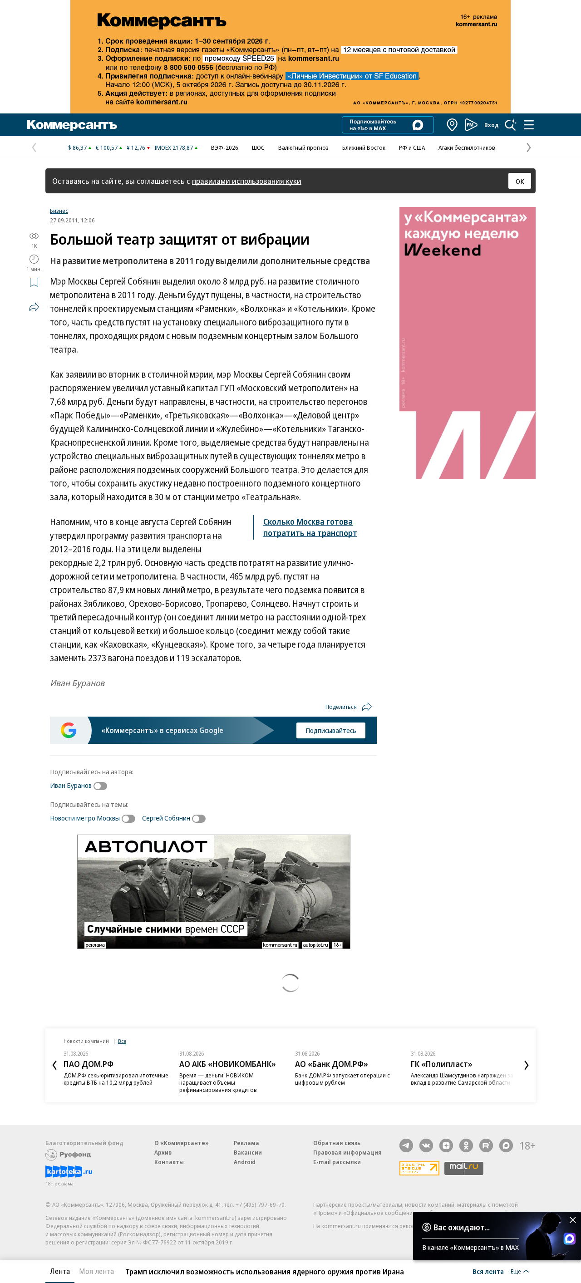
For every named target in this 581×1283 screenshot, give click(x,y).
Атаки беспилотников (466, 147)
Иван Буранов (71, 785)
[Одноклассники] (466, 1145)
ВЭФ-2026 (224, 147)
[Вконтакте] (426, 1145)
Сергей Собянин (166, 817)
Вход (491, 125)
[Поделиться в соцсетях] (34, 306)
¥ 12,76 (136, 147)
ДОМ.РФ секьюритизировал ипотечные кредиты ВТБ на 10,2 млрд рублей (116, 1078)
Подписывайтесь (330, 730)
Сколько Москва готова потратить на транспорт (310, 527)
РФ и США (412, 147)
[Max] (506, 1145)
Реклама (246, 1143)
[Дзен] (446, 1145)
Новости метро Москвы (85, 817)
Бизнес (59, 210)
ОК (520, 181)
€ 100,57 (107, 147)
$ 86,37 (77, 147)
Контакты (169, 1162)
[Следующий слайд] (526, 1065)
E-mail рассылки (337, 1162)
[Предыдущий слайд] (54, 1065)
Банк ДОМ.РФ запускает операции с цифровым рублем (342, 1078)
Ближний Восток (363, 147)
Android (245, 1162)
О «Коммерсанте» (181, 1143)
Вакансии (248, 1152)
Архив (163, 1152)
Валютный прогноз (303, 147)
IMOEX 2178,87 (173, 147)
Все (122, 1040)
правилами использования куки (246, 181)
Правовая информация (347, 1152)
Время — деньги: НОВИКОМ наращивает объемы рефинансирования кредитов (218, 1082)
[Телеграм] (406, 1145)
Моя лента (96, 1271)
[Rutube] (486, 1145)
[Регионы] (452, 125)
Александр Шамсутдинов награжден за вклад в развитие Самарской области (462, 1078)
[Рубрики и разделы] (529, 125)
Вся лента (488, 1271)
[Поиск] (510, 125)
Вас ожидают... (461, 1227)
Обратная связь (336, 1143)
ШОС (258, 147)
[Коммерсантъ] (72, 124)
